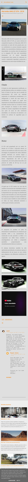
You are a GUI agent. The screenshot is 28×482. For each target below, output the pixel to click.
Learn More (11, 480)
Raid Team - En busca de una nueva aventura (10, 442)
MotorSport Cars (8, 2)
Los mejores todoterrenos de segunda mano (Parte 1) (12, 465)
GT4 (3, 319)
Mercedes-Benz (8, 319)
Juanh (8, 331)
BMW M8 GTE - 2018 (5, 419)
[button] (2, 16)
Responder (8, 377)
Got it (18, 480)
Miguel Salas (14, 353)
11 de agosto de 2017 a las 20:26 (15, 332)
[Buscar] (26, 2)
